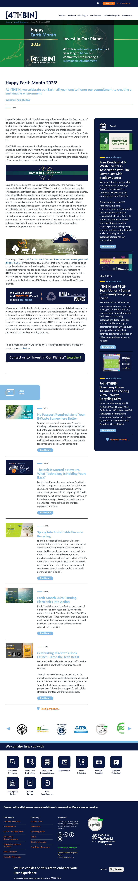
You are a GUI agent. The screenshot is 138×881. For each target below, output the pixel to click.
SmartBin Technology (116, 772)
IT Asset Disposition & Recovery (12, 845)
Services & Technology (77, 16)
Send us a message (38, 842)
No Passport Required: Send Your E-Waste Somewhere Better (61, 417)
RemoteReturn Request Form (67, 855)
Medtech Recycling (99, 772)
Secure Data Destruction (30, 772)
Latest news (35, 826)
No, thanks (116, 869)
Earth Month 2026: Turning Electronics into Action (56, 600)
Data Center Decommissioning (47, 772)
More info (56, 878)
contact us (25, 348)
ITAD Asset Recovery (47, 793)
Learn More (108, 246)
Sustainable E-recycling (12, 772)
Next (129, 728)
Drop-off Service (30, 793)
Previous (9, 728)
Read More (45, 450)
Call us (33, 837)
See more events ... (120, 440)
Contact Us (109, 3)
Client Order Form (123, 3)
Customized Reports (112, 16)
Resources (126, 16)
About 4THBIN (37, 821)
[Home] (22, 13)
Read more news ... (50, 709)
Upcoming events (38, 832)
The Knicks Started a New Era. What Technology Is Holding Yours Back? (61, 474)
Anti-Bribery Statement (40, 847)
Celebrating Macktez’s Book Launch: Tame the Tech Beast (58, 655)
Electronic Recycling (12, 821)
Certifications (95, 16)
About (61, 16)
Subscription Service (13, 793)
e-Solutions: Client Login (67, 847)
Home (8, 22)
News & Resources (20, 22)
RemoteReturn (64, 771)
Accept (103, 869)
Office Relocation (81, 772)
